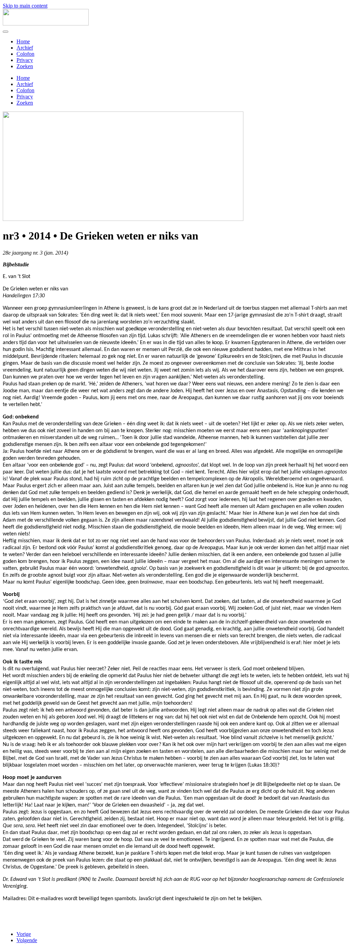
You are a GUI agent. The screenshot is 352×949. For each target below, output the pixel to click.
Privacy (24, 60)
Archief (24, 48)
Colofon (25, 54)
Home (23, 41)
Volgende (26, 940)
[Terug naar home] (46, 23)
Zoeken (24, 66)
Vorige (23, 934)
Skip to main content (25, 6)
